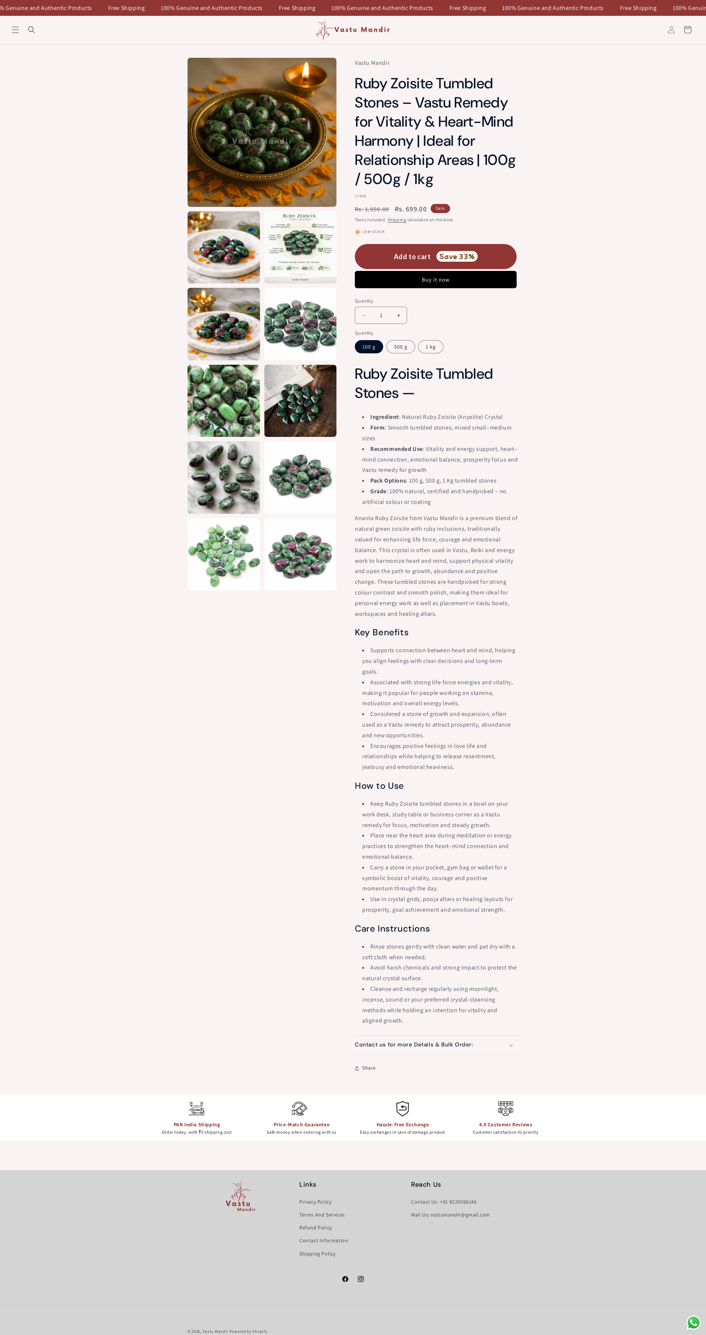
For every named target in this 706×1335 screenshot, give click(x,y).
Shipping (397, 219)
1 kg (431, 346)
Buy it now (436, 279)
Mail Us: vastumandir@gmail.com (450, 1214)
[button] (15, 30)
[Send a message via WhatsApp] (693, 1322)
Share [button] (369, 1067)
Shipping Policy (317, 1253)
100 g (369, 346)
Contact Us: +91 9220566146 (444, 1201)
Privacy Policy (315, 1201)
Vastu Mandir (215, 1331)
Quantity (364, 301)
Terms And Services (322, 1214)
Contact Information (323, 1240)
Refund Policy (315, 1227)
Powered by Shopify (248, 1331)
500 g (400, 346)
